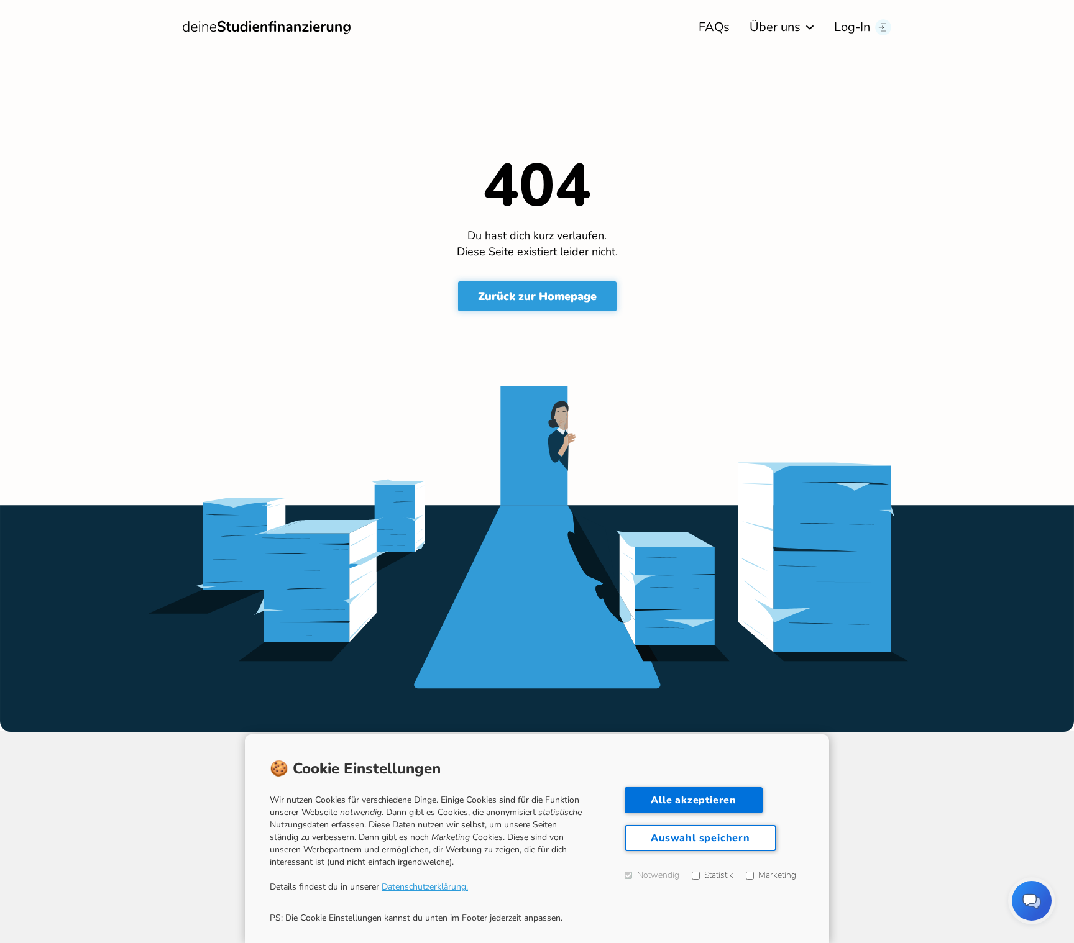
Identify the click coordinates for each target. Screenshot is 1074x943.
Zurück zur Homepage (537, 296)
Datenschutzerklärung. (425, 887)
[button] (782, 27)
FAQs (714, 27)
